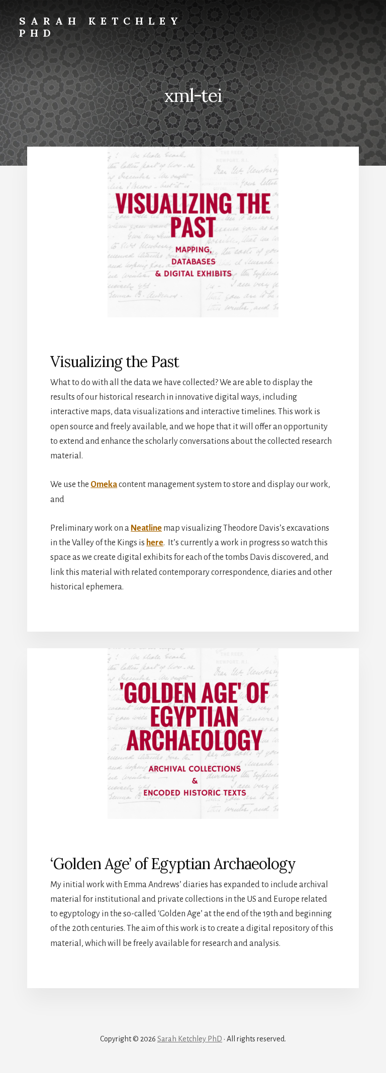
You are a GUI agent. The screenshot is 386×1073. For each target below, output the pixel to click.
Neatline (146, 528)
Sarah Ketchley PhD (101, 27)
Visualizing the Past (114, 361)
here (154, 542)
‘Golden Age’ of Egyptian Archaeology (173, 863)
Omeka (103, 484)
